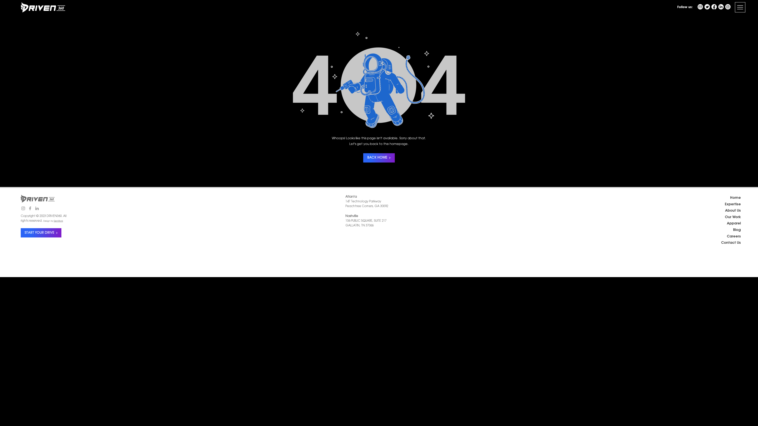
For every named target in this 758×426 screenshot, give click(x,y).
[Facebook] (714, 6)
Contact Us (731, 243)
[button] (740, 7)
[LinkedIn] (721, 6)
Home (735, 198)
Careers (734, 236)
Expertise (733, 204)
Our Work (733, 217)
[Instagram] (728, 6)
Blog (737, 230)
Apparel (734, 223)
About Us (733, 211)
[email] (700, 6)
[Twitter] (707, 6)
